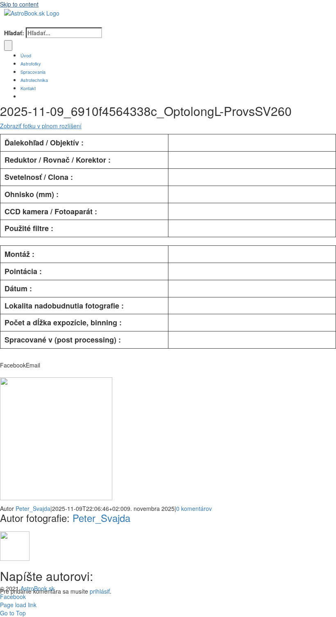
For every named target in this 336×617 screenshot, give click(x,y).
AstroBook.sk (37, 588)
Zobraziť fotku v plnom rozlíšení (41, 126)
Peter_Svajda (33, 508)
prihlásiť (100, 591)
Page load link (18, 605)
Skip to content (19, 4)
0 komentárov (194, 508)
